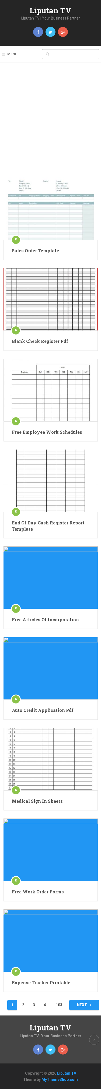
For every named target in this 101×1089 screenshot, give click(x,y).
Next (82, 1005)
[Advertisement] (50, 124)
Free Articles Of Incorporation (45, 619)
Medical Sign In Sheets (37, 801)
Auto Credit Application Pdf (43, 710)
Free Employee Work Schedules (47, 432)
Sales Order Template (35, 250)
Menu (12, 54)
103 (59, 1005)
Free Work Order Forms (38, 891)
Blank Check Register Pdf (40, 341)
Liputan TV (50, 10)
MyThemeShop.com (59, 1079)
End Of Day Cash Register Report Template (48, 525)
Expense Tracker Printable (41, 982)
